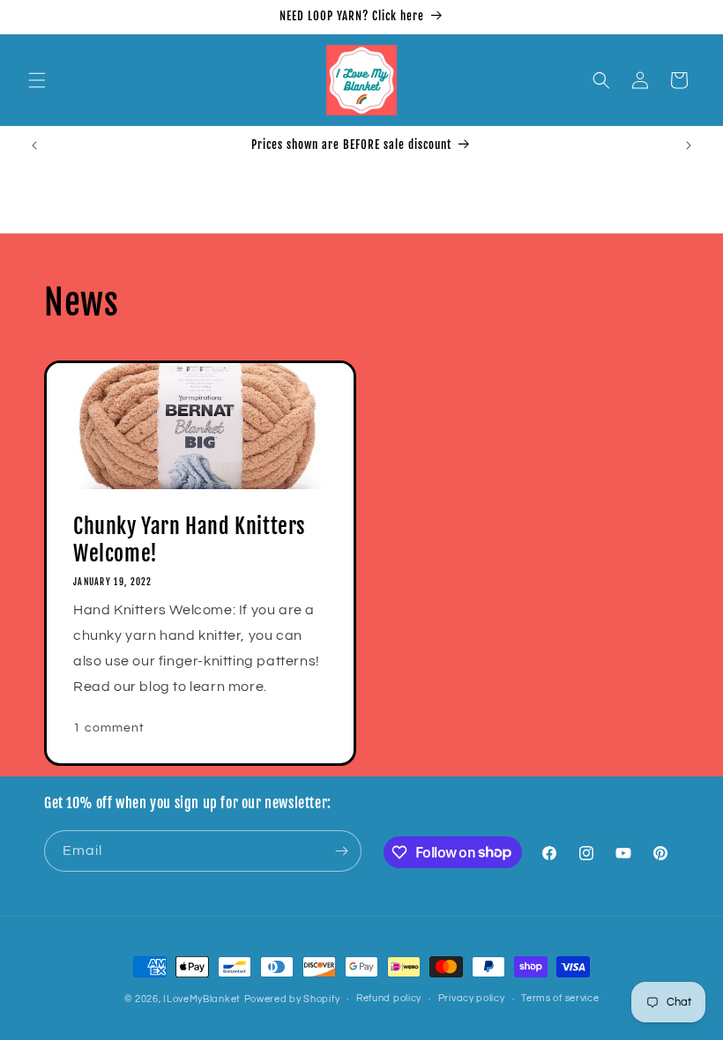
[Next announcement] (688, 145)
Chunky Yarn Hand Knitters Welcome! (189, 540)
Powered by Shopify (292, 999)
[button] (37, 80)
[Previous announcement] (34, 145)
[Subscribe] (341, 851)
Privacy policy (471, 998)
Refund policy (388, 998)
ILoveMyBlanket (202, 999)
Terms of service (560, 998)
